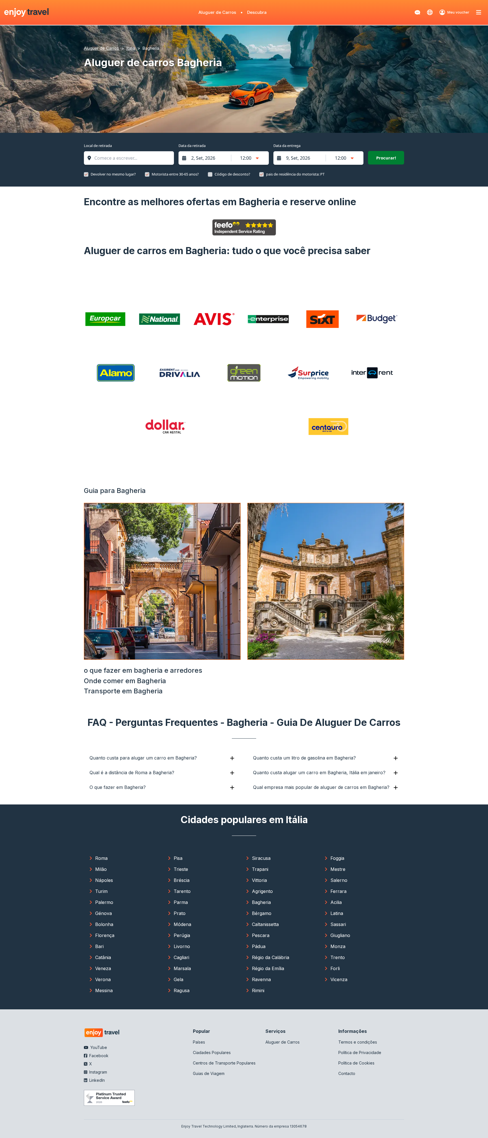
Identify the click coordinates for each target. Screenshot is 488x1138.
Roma (101, 858)
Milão (101, 869)
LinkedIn (96, 1080)
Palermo (104, 902)
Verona (103, 979)
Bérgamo (261, 913)
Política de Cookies (356, 1063)
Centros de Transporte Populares (224, 1063)
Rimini (258, 990)
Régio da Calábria (270, 957)
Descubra (257, 12)
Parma (181, 902)
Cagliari (181, 957)
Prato (180, 913)
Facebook (98, 1055)
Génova (103, 913)
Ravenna (261, 979)
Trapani (260, 869)
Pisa (178, 858)
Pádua (258, 946)
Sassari (338, 924)
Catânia (103, 957)
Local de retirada (98, 145)
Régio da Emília (268, 968)
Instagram (97, 1072)
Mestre (337, 869)
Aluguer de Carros (217, 12)
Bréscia (181, 880)
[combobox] (131, 158)
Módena (182, 924)
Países (199, 1042)
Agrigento (262, 891)
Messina (104, 990)
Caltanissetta (265, 924)
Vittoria (259, 880)
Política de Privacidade (359, 1052)
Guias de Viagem (209, 1073)
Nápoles (104, 880)
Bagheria (261, 902)
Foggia (337, 858)
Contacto (346, 1073)
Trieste (181, 869)
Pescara (260, 935)
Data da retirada (192, 145)
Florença (104, 935)
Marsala (182, 968)
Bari (99, 946)
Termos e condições (357, 1042)
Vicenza (338, 979)
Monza (337, 946)
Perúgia (182, 935)
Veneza (103, 968)
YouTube (98, 1047)
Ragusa (181, 990)
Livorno (182, 946)
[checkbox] (86, 174)
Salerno (338, 880)
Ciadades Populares (212, 1052)
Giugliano (340, 935)
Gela (178, 979)
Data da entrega (286, 145)
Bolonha (104, 924)
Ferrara (338, 891)
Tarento (182, 891)
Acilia (336, 902)
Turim (101, 891)
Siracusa (261, 858)
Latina (336, 913)
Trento (337, 957)
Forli (335, 968)
